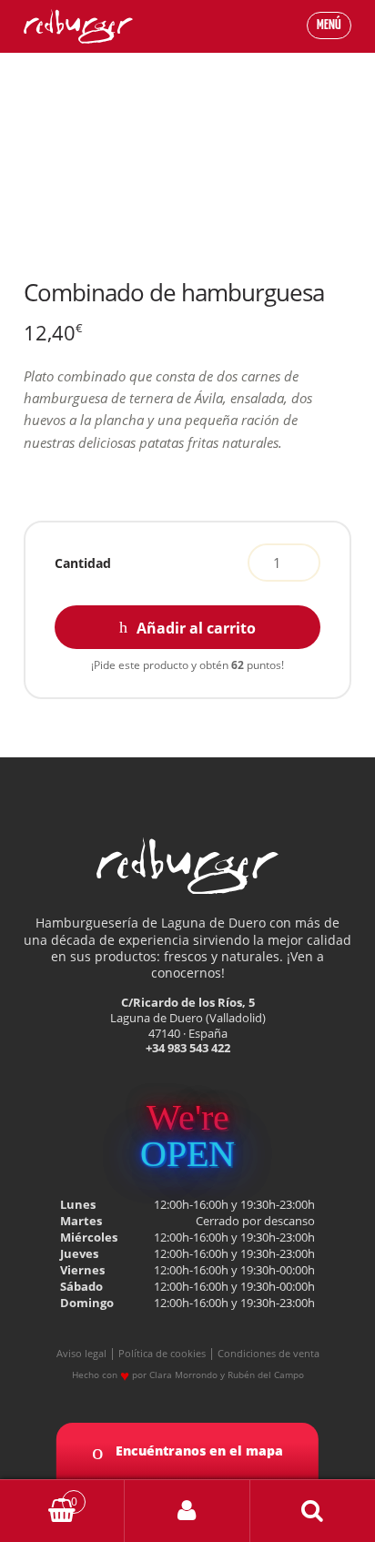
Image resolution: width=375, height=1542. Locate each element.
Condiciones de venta (268, 1353)
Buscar (312, 1511)
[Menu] (311, 26)
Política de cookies (162, 1353)
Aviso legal (81, 1353)
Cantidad (83, 563)
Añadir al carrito (196, 628)
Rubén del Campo (266, 1374)
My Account (187, 1511)
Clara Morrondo (183, 1374)
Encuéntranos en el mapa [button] (197, 1450)
